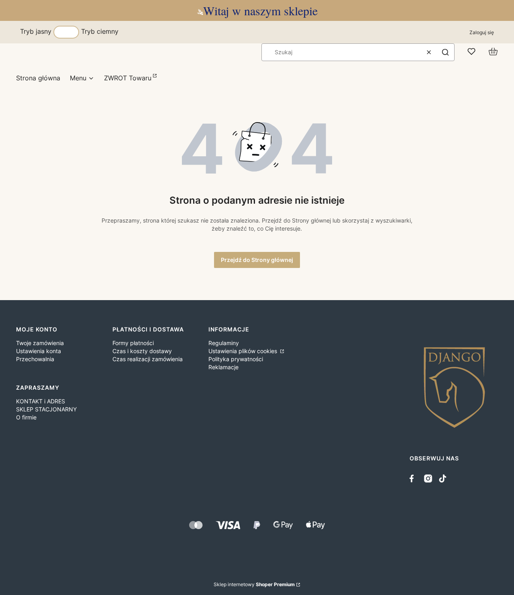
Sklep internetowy (254, 584)
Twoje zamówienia (40, 342)
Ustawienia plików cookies (243, 351)
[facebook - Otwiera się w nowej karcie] (414, 478)
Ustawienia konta (38, 351)
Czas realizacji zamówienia (147, 359)
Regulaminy (223, 342)
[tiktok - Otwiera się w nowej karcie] (443, 478)
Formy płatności (133, 342)
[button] (445, 52)
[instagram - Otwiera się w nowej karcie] (428, 478)
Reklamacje (223, 367)
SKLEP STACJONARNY (46, 409)
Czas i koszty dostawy (142, 351)
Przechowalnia (35, 359)
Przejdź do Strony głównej (257, 259)
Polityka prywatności (235, 359)
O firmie (26, 417)
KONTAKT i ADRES (40, 401)
